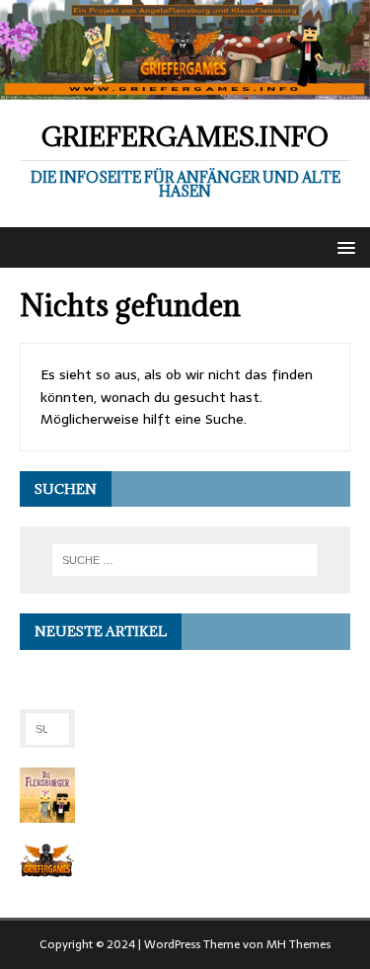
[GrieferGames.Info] (185, 89)
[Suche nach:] (185, 560)
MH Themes (298, 944)
